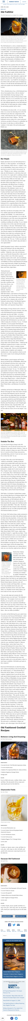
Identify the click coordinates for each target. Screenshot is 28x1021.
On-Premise (20, 931)
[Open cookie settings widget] (3, 1018)
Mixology (3, 9)
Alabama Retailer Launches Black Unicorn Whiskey (7, 916)
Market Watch (14, 2)
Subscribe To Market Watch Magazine (13, 974)
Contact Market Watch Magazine (11, 971)
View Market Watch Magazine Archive (13, 976)
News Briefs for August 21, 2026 (11, 1000)
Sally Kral (14, 931)
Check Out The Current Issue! (14, 940)
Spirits (25, 931)
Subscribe (24, 1)
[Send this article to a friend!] (18, 926)
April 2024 (3, 931)
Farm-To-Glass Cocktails (21, 916)
